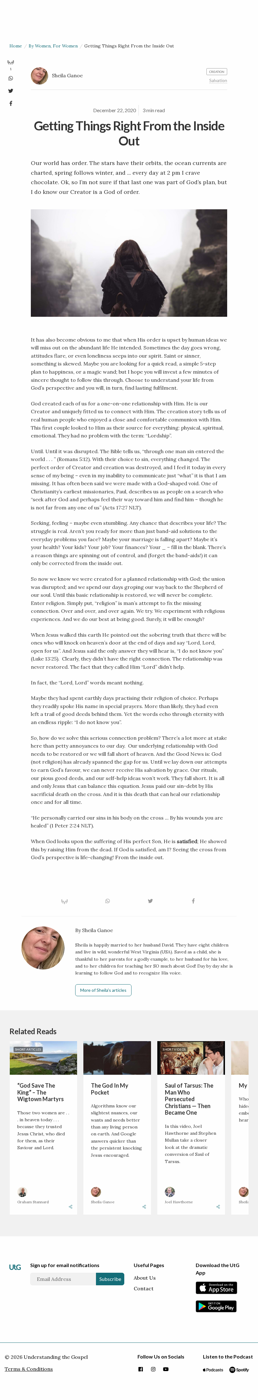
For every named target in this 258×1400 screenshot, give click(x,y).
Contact (144, 1288)
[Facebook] (140, 1369)
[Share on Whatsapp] (10, 77)
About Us (145, 1278)
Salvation (218, 80)
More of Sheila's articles (103, 990)
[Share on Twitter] (10, 89)
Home (15, 46)
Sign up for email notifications (64, 1265)
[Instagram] (153, 1369)
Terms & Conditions (29, 1369)
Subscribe (110, 1279)
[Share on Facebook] (10, 102)
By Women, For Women (53, 46)
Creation (216, 72)
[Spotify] (239, 1369)
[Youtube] (166, 1369)
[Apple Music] (213, 1369)
